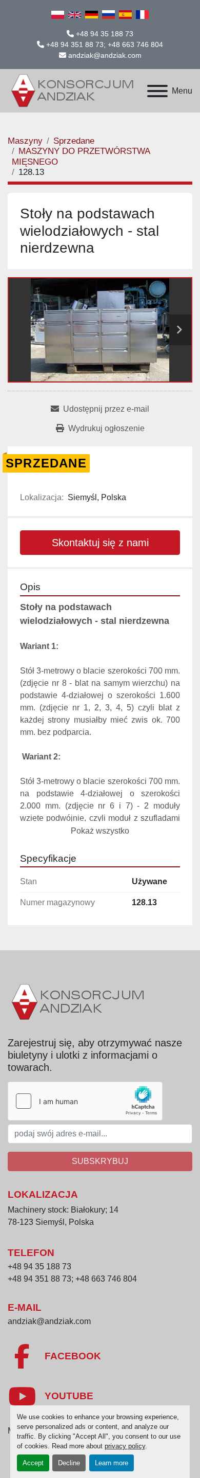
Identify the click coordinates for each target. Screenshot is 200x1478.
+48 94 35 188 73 (104, 34)
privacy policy (125, 1446)
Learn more (111, 1463)
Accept (33, 1463)
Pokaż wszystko (100, 830)
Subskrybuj (100, 1161)
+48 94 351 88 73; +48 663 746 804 (104, 44)
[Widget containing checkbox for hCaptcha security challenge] (85, 1101)
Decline (69, 1463)
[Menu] (157, 91)
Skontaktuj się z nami (100, 542)
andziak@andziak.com (105, 55)
